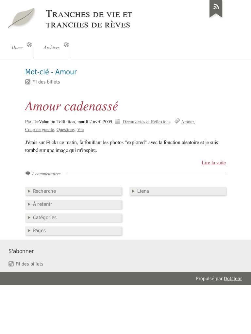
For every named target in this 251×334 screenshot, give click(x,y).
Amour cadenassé (71, 105)
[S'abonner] (216, 18)
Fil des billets (46, 81)
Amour (187, 121)
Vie (80, 129)
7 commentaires (46, 173)
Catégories (45, 217)
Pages (39, 231)
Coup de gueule (39, 129)
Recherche (44, 191)
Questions (66, 129)
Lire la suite (214, 162)
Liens (143, 191)
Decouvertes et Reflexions (146, 121)
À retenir (42, 204)
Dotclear (233, 278)
